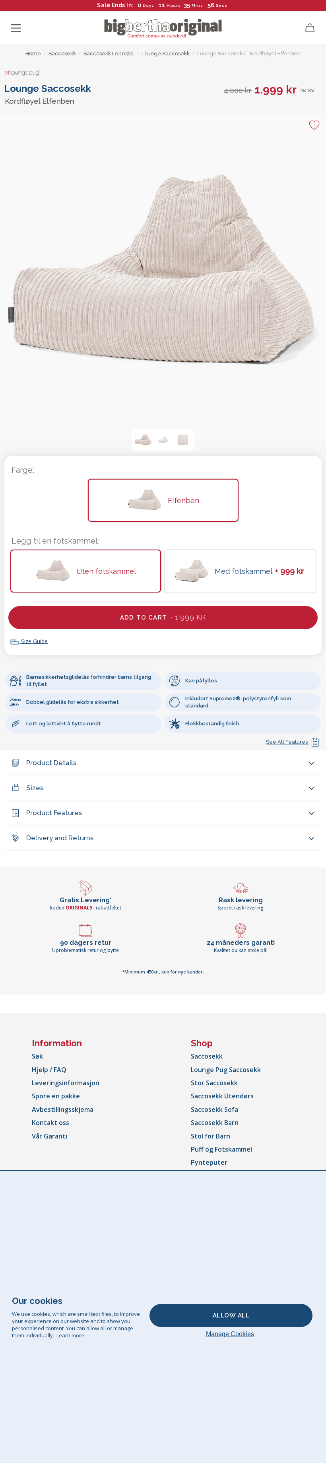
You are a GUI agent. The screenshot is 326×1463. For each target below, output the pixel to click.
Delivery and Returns (59, 838)
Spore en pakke (56, 1096)
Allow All (231, 1315)
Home (33, 53)
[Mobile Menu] (15, 28)
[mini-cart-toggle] (310, 28)
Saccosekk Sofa (214, 1109)
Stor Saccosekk (214, 1082)
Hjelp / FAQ (49, 1069)
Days (148, 5)
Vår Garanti (49, 1136)
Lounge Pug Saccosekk (226, 1069)
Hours (174, 5)
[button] (143, 440)
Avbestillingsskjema (62, 1109)
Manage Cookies (230, 1334)
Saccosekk (207, 1056)
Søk (37, 1056)
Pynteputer (209, 1162)
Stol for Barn (210, 1136)
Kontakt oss (50, 1122)
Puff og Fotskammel (221, 1149)
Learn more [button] (70, 1335)
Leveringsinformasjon (65, 1082)
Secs (221, 5)
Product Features (54, 813)
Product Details (51, 763)
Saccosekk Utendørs (222, 1096)
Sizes (34, 788)
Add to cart (163, 617)
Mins (197, 5)
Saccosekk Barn (215, 1122)
